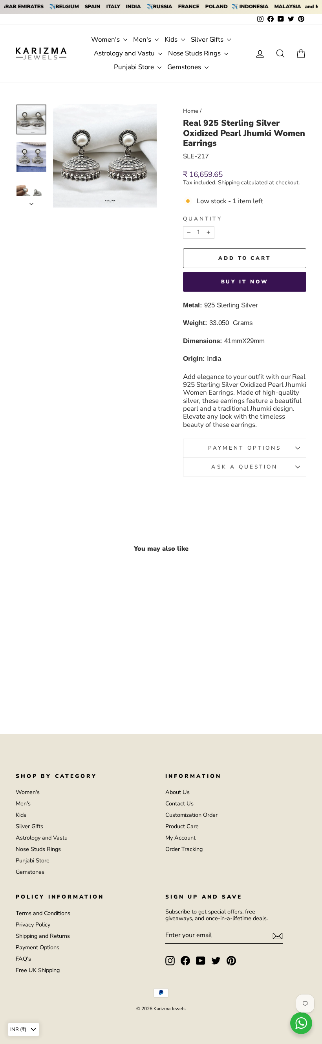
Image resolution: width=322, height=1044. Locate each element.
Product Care (182, 826)
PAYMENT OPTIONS (244, 448)
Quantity (202, 219)
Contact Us (179, 803)
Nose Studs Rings (195, 53)
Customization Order (191, 815)
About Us (177, 792)
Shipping (229, 182)
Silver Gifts (208, 39)
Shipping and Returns (43, 936)
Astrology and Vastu (125, 53)
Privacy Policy (33, 924)
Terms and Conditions (43, 913)
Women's (106, 39)
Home (190, 111)
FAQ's (23, 959)
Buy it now (245, 281)
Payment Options (37, 947)
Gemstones (185, 67)
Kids (172, 39)
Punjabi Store (135, 67)
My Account (180, 838)
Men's (143, 39)
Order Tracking (184, 849)
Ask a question (244, 467)
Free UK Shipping (38, 970)
